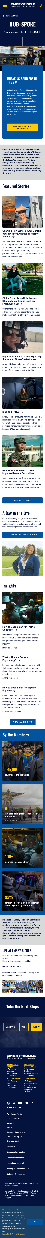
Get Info (10, 1026)
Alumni (9, 1123)
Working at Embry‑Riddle (16, 1169)
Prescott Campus (14, 1079)
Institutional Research (15, 1163)
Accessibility (10, 1191)
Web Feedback (16, 1195)
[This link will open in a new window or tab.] (8, 1102)
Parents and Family (14, 1114)
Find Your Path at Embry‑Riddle (22, 127)
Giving (9, 1128)
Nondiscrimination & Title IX (28, 1191)
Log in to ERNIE (15, 1107)
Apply (36, 1026)
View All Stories (22, 500)
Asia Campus (29, 1079)
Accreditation (12, 1147)
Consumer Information (16, 1152)
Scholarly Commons (15, 1132)
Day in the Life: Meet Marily (22, 535)
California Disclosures (16, 1174)
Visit (24, 1026)
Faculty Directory (13, 1118)
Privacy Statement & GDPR (18, 1193)
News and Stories (13, 16)
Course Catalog (13, 1137)
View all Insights (22, 722)
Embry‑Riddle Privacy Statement (13, 1234)
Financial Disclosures (15, 1158)
